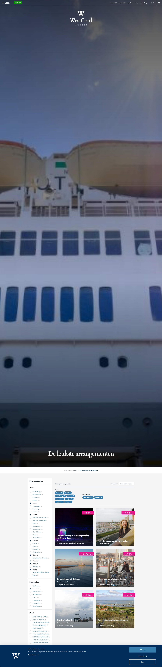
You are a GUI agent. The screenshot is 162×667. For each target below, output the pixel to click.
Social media (122, 3)
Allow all (142, 650)
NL (152, 3)
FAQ (136, 3)
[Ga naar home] (81, 17)
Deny (142, 662)
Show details (32, 655)
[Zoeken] (159, 3)
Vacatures (130, 3)
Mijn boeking (143, 3)
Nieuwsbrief (113, 3)
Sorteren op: (114, 484)
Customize (141, 656)
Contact (18, 3)
